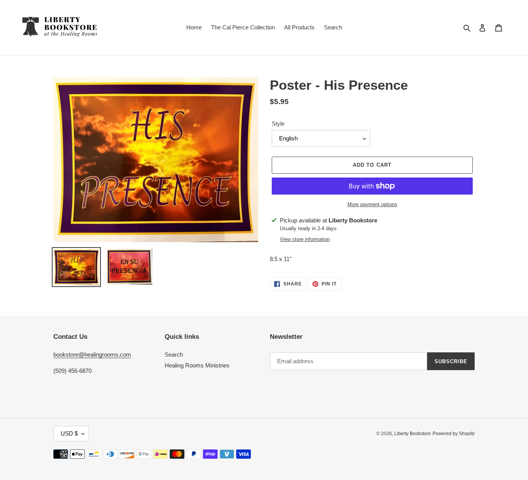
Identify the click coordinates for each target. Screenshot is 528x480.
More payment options (372, 204)
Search (174, 354)
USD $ (69, 433)
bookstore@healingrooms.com (92, 354)
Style (278, 123)
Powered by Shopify (454, 433)
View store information (305, 239)
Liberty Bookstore (412, 433)
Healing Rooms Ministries (197, 365)
